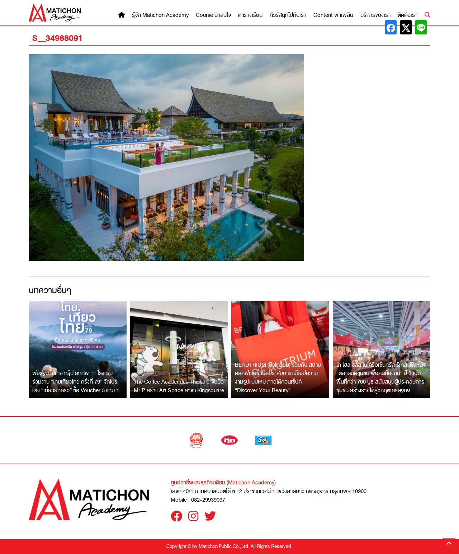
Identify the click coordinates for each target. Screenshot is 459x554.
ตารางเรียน (250, 15)
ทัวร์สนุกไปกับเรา (288, 15)
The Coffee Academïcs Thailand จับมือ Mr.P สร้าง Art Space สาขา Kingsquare (179, 386)
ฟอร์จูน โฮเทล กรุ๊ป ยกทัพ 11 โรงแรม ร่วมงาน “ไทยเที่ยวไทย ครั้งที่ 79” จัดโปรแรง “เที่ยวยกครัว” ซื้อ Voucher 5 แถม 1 (75, 381)
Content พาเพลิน (333, 15)
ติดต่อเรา (407, 15)
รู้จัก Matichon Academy (160, 15)
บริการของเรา (375, 15)
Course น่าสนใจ (213, 15)
